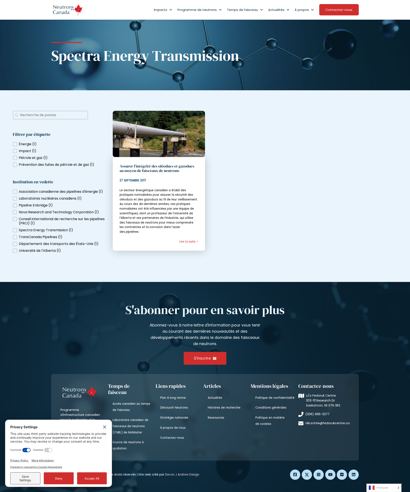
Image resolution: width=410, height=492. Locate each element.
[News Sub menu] (288, 9)
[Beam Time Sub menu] (261, 9)
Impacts (160, 9)
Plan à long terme (173, 398)
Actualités (276, 9)
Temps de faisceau (242, 9)
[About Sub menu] (312, 9)
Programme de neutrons (197, 9)
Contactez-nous (338, 9)
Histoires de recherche (224, 408)
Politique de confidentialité (274, 398)
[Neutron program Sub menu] (220, 9)
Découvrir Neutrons (174, 408)
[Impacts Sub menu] (170, 9)
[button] (60, 144)
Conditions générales (270, 408)
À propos (302, 9)
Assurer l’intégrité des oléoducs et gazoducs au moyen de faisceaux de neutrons (157, 168)
